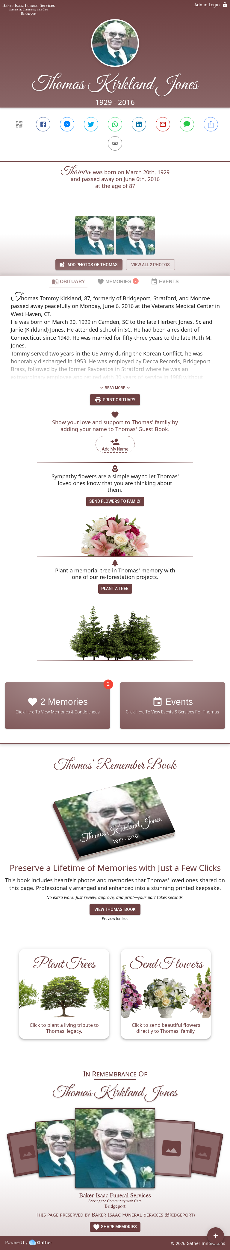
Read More (115, 388)
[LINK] (115, 143)
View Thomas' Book (115, 909)
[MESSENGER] (67, 124)
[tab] (68, 281)
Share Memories (118, 1226)
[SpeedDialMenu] (215, 1235)
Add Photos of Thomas (92, 264)
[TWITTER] (91, 124)
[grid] (115, 1001)
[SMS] (187, 124)
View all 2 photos (150, 264)
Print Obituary (118, 399)
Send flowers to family (114, 501)
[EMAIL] (163, 124)
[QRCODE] (19, 124)
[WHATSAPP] (115, 124)
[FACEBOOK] (43, 124)
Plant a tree (114, 588)
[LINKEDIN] (139, 124)
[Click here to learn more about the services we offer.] (115, 1202)
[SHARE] (211, 124)
